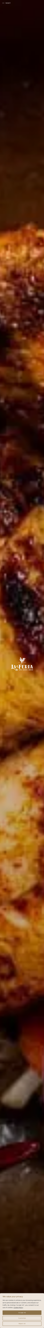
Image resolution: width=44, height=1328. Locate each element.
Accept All (22, 1313)
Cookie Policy (18, 1308)
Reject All (22, 1324)
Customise (22, 1318)
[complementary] (22, 1310)
